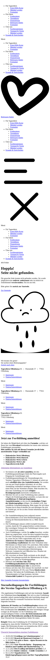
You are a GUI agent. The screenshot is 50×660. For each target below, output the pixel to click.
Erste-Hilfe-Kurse (16, 8)
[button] (25, 39)
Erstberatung (15, 16)
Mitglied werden (16, 10)
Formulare (14, 12)
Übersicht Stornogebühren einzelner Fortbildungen (19, 632)
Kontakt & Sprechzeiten (14, 35)
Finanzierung (15, 21)
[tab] (25, 468)
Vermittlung (14, 18)
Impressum (10, 375)
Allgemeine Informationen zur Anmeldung (16, 468)
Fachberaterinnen (16, 29)
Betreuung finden (16, 23)
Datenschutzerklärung (14, 377)
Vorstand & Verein (17, 31)
